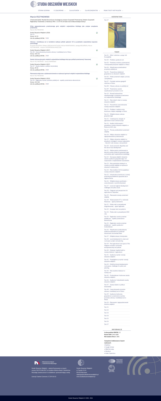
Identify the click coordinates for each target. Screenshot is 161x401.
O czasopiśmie (58, 10)
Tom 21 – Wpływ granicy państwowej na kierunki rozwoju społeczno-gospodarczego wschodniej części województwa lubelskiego (116, 152)
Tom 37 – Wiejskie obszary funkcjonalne (115, 236)
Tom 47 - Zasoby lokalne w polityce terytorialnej (44, 66)
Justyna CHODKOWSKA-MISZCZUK (50, 47)
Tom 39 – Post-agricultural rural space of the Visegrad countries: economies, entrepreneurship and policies (117, 245)
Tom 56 (106, 321)
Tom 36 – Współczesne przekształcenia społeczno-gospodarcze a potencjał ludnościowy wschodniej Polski (115, 231)
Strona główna (44, 10)
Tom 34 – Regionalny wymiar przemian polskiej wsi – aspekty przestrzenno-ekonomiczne (115, 218)
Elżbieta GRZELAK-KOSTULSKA (51, 45)
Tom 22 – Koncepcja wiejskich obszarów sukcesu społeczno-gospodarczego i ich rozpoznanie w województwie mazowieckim (116, 158)
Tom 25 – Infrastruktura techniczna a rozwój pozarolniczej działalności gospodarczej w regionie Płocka (117, 176)
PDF (47, 38)
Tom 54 (106, 315)
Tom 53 (106, 313)
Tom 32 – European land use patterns (115, 209)
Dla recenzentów (91, 10)
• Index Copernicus (109, 353)
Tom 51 (32, 34)
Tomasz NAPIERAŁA (50, 61)
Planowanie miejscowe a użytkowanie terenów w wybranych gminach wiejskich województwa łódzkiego (60, 73)
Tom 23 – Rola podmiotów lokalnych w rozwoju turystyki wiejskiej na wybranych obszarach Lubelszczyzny (116, 165)
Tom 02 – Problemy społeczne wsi (114, 60)
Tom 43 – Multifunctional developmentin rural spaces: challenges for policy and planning (116, 266)
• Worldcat (107, 351)
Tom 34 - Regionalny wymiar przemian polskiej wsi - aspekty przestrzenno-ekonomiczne (55, 80)
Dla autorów (74, 10)
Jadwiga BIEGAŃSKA (81, 45)
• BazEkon (107, 345)
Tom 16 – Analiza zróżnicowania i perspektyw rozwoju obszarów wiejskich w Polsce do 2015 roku (116, 125)
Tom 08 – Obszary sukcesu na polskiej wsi (116, 86)
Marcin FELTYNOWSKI (37, 30)
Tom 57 (106, 20)
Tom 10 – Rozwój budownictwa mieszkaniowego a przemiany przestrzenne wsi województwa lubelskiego (116, 95)
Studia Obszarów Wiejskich (76, 398)
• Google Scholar (109, 347)
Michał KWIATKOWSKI (68, 45)
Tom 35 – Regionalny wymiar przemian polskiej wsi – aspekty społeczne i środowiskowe (115, 225)
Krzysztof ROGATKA (36, 45)
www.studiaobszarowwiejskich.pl (85, 376)
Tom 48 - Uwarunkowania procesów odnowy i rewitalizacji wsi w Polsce (50, 52)
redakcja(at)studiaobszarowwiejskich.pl (87, 374)
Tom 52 (106, 310)
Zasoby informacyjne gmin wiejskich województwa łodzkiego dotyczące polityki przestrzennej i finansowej (60, 59)
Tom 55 (106, 318)
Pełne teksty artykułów (112, 10)
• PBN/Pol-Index (109, 349)
